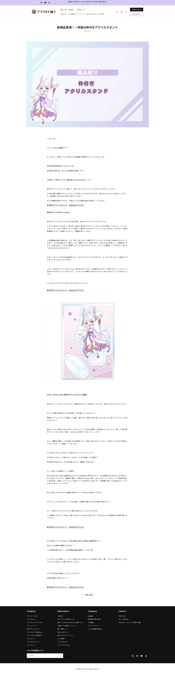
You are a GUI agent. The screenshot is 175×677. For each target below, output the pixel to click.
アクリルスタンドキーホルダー (35, 622)
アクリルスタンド (31, 619)
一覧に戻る (88, 595)
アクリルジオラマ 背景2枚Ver (34, 635)
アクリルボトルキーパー (33, 642)
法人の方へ (137, 14)
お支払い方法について (63, 632)
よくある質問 (60, 638)
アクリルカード (31, 638)
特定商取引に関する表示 (94, 619)
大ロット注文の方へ (123, 619)
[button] (117, 12)
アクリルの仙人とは (62, 642)
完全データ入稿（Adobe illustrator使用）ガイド (70, 622)
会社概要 (90, 616)
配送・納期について (62, 629)
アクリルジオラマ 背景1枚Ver (34, 632)
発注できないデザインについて (65, 635)
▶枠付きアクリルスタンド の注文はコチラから (65, 205)
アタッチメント (31, 645)
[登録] (61, 655)
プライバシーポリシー (94, 625)
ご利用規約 (91, 622)
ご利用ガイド (60, 616)
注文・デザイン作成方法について (66, 619)
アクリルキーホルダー (32, 616)
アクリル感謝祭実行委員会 (95, 629)
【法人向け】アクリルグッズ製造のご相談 (129, 622)
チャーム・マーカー (32, 625)
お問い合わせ (136, 9)
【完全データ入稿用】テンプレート (66, 625)
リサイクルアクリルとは (63, 645)
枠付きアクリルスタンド (33, 629)
